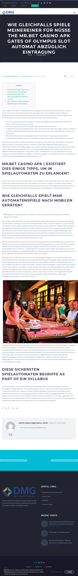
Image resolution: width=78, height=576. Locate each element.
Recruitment (46, 496)
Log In (5, 6)
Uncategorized (26, 76)
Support (28, 567)
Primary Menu (74, 12)
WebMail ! (45, 500)
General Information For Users (52, 492)
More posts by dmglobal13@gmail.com (33, 427)
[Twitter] (44, 3)
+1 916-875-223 (27, 3)
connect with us (39, 460)
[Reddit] (17, 408)
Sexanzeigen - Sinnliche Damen (59, 532)
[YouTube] (50, 3)
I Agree (69, 572)
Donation (34, 6)
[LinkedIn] (41, 3)
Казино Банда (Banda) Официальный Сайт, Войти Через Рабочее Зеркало (61, 523)
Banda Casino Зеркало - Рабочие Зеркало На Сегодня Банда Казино (60, 541)
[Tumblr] (11, 408)
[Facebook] (38, 3)
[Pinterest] (9, 408)
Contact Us (24, 6)
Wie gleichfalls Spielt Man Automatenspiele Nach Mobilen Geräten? (17, 96)
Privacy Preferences (56, 572)
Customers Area (47, 504)
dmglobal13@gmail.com (12, 76)
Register (14, 6)
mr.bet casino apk (21, 181)
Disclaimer (49, 567)
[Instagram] (47, 3)
